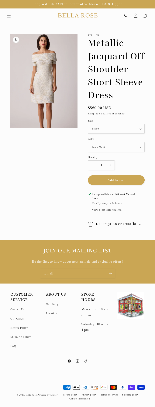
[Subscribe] (110, 273)
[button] (8, 15)
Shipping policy (130, 394)
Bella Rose (31, 395)
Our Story (52, 304)
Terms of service (109, 394)
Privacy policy (89, 394)
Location (51, 313)
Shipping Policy (20, 336)
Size (90, 120)
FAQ (13, 346)
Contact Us (17, 309)
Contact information (79, 398)
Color (91, 138)
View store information (107, 209)
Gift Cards (17, 318)
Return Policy (19, 327)
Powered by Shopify (48, 395)
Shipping (93, 113)
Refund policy (70, 394)
